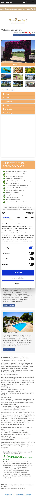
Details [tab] (18, 217)
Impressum (27, 494)
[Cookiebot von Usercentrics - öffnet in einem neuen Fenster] (26, 213)
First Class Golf (6, 2)
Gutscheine (8, 494)
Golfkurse (8, 105)
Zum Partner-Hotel (9, 305)
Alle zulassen (18, 272)
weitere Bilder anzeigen (7, 90)
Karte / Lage (9, 113)
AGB (14, 494)
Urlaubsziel (8, 109)
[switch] (31, 253)
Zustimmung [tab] (6, 217)
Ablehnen (18, 283)
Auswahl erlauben (18, 278)
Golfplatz (8, 98)
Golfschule (8, 102)
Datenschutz (19, 494)
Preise (7, 94)
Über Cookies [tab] (29, 217)
